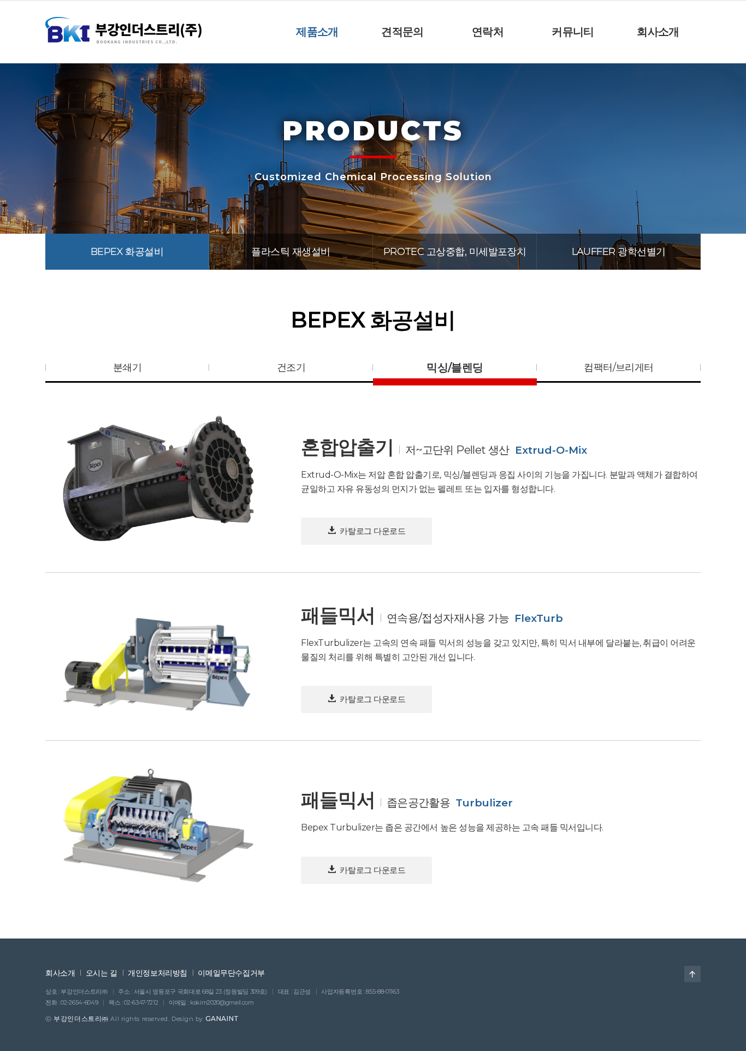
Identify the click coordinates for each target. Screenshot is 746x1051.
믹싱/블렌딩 (455, 367)
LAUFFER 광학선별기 (619, 252)
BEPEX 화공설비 (127, 252)
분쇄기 (127, 367)
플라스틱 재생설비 (290, 252)
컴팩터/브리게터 (619, 367)
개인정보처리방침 (157, 973)
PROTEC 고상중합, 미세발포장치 (454, 252)
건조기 (291, 367)
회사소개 (60, 973)
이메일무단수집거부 (231, 973)
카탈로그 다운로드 (372, 531)
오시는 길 (101, 973)
